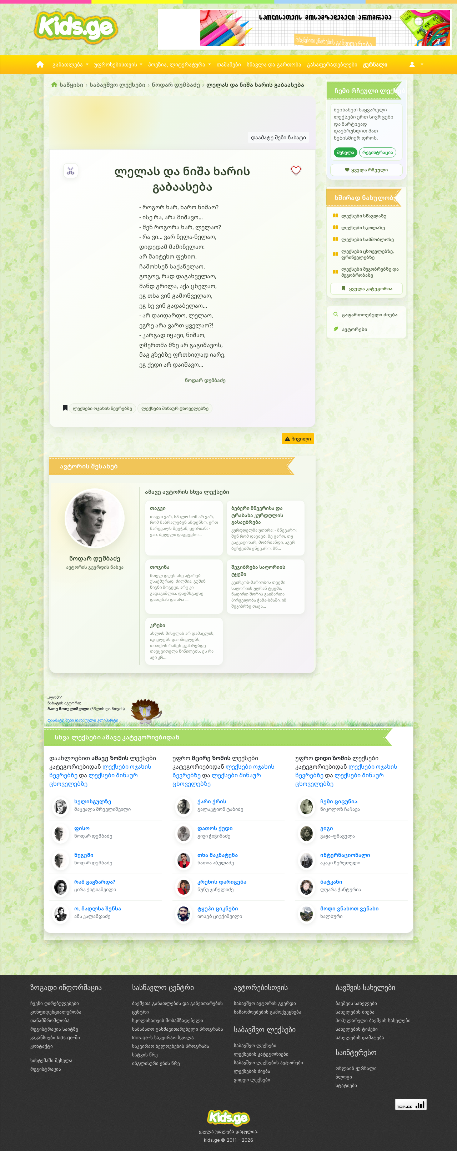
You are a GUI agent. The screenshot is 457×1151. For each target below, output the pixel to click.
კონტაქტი (41, 1046)
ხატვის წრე (145, 1054)
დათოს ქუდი (215, 828)
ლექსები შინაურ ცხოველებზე (175, 408)
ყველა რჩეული (369, 170)
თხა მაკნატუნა (217, 854)
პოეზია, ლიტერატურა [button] (177, 64)
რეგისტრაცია (377, 152)
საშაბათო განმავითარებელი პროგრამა (177, 1029)
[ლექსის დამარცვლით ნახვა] (70, 170)
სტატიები (346, 1085)
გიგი (326, 828)
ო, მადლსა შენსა (97, 908)
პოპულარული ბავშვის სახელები (373, 1020)
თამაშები (229, 64)
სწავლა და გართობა (274, 64)
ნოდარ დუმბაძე (176, 85)
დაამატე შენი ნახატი (278, 137)
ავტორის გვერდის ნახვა (95, 567)
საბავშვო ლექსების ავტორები (268, 1062)
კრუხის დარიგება (221, 881)
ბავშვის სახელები (356, 1003)
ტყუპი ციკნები (217, 908)
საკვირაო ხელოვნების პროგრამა (170, 1046)
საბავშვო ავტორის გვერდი (265, 1003)
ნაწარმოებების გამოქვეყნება (267, 1012)
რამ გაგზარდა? (94, 881)
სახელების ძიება (355, 1012)
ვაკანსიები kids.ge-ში (55, 1037)
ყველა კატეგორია (370, 289)
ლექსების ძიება (252, 1071)
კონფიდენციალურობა (55, 1012)
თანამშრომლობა (50, 1020)
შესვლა (345, 152)
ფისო (82, 828)
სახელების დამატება (360, 1037)
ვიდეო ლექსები (252, 1079)
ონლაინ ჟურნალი (356, 1068)
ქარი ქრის (211, 801)
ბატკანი (331, 881)
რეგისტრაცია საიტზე (54, 1029)
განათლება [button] (68, 64)
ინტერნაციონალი (345, 854)
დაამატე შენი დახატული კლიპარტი (82, 720)
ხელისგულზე (92, 801)
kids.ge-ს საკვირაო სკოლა (163, 1037)
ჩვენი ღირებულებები (54, 1003)
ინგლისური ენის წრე (156, 1063)
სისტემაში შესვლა (51, 1060)
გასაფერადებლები (332, 64)
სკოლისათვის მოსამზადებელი (167, 1020)
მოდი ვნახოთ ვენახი (349, 908)
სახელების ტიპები (357, 1029)
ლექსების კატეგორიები (261, 1054)
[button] (415, 64)
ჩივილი (300, 438)
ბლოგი (344, 1077)
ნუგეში (84, 854)
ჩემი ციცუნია (338, 801)
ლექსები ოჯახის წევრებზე (102, 408)
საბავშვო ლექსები (117, 85)
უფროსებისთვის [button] (116, 64)
